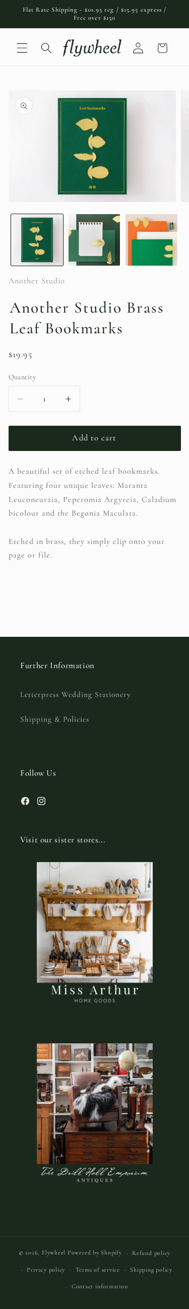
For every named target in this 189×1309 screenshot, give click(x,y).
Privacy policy (46, 1269)
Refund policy (151, 1252)
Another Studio (37, 281)
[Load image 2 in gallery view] (94, 240)
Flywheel (54, 1252)
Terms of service (98, 1269)
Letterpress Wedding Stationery (75, 694)
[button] (22, 48)
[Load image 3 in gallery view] (151, 240)
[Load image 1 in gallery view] (37, 240)
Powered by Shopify (95, 1252)
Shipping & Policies (54, 719)
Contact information (100, 1286)
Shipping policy (151, 1269)
